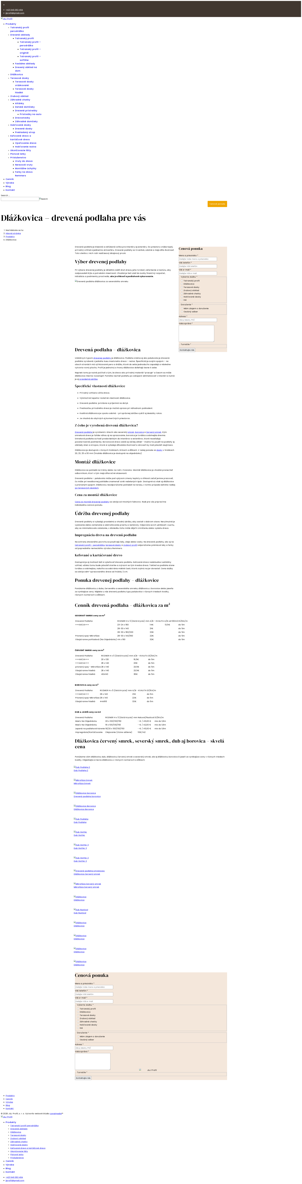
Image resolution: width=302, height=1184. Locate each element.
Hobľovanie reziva (25, 146)
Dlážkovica (16, 74)
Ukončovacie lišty (20, 150)
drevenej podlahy (102, 358)
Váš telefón (185, 262)
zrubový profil (130, 545)
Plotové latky (18, 153)
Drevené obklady (20, 34)
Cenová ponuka (217, 204)
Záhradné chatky (20, 99)
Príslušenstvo (18, 157)
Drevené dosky (23, 128)
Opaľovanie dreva (25, 143)
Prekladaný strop (25, 132)
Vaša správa (186, 323)
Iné (185, 300)
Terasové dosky (19, 78)
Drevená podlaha (83, 432)
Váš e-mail (185, 269)
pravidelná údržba (88, 379)
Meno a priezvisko (188, 255)
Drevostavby (22, 117)
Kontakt (10, 190)
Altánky (19, 103)
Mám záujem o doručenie (196, 308)
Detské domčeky (25, 106)
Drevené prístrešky (26, 110)
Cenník (10, 179)
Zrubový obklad (19, 96)
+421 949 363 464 (14, 9)
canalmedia (56, 1113)
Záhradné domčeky (26, 121)
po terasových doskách (87, 488)
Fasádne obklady (25, 63)
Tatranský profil (24, 38)
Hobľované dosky (20, 124)
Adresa (183, 316)
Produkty (11, 23)
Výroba (10, 182)
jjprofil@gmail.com (15, 13)
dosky (159, 450)
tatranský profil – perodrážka (90, 545)
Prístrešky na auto (31, 114)
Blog (8, 186)
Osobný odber (191, 311)
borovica (139, 432)
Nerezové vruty (24, 164)
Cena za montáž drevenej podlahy (92, 501)
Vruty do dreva (24, 161)
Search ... (5, 195)
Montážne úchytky (25, 168)
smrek (131, 432)
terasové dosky (113, 545)
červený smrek (153, 432)
